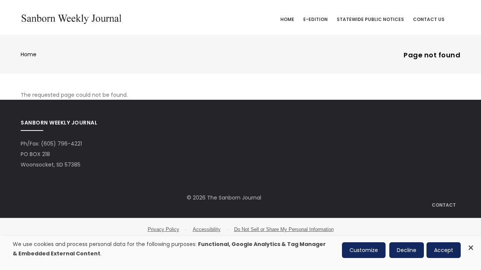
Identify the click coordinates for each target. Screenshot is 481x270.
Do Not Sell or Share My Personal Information (284, 229)
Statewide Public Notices (370, 19)
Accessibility (207, 229)
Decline (406, 250)
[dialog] (240, 253)
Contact (444, 205)
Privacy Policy (163, 229)
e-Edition (315, 19)
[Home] (71, 18)
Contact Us (429, 19)
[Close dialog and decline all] (470, 243)
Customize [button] (363, 250)
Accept (443, 250)
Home (287, 19)
